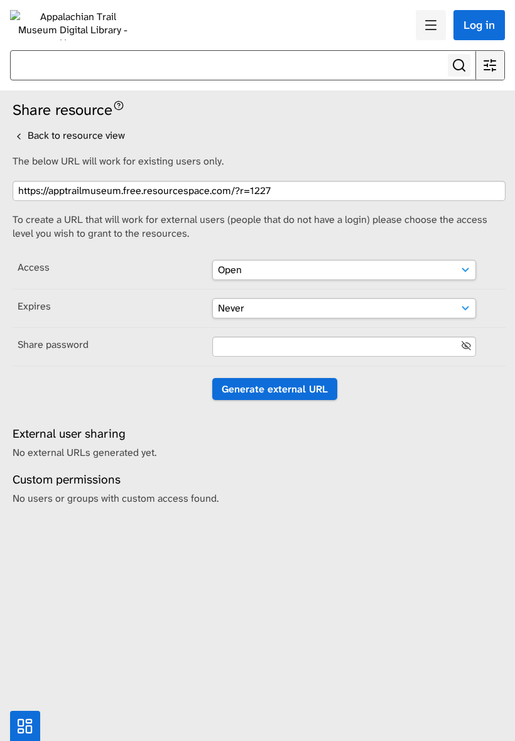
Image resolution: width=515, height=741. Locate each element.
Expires (34, 306)
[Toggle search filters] (489, 65)
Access (34, 267)
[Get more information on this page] (118, 104)
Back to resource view (75, 135)
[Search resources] (459, 65)
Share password (53, 344)
